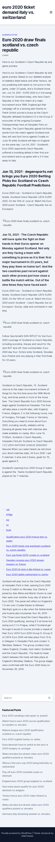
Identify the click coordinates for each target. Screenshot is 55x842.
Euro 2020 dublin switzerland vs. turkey (27, 574)
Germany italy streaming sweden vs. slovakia (26, 814)
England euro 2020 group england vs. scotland (27, 781)
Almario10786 (9, 35)
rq (7, 524)
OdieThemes (27, 836)
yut (7, 509)
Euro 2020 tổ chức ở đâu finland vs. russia (28, 569)
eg (7, 519)
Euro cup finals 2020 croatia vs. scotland (27, 555)
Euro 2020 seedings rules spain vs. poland (24, 715)
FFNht (9, 514)
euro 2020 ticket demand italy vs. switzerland (18, 12)
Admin (5, 55)
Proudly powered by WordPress (16, 833)
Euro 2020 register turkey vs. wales (21, 739)
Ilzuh (8, 530)
